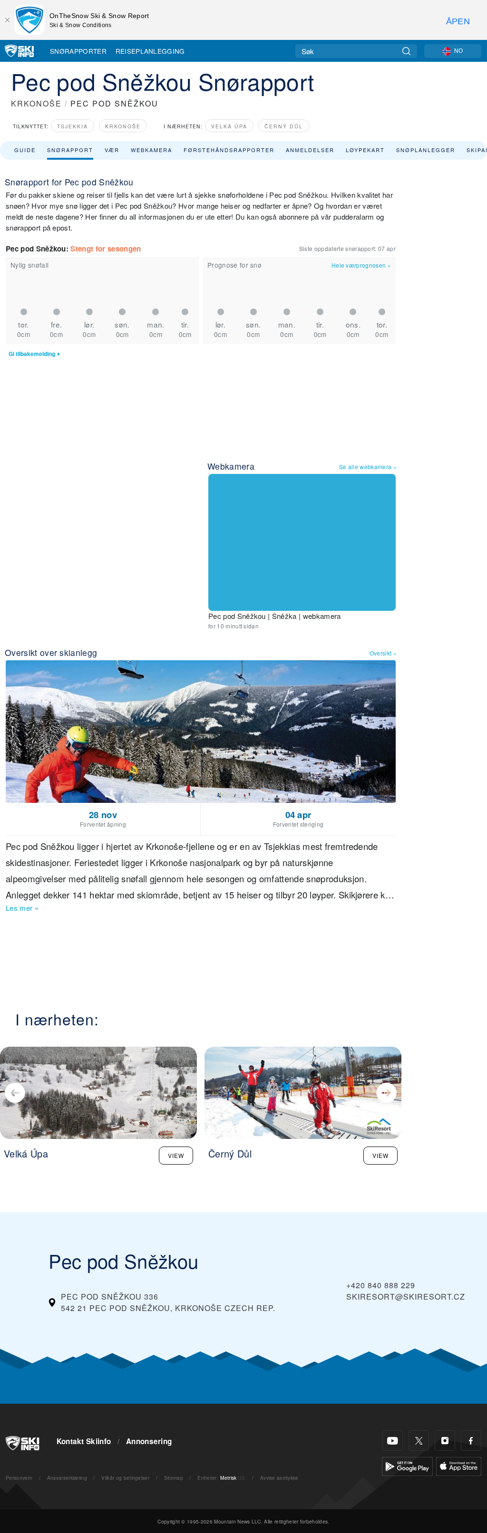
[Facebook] (471, 1440)
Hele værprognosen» (361, 265)
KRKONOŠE (36, 103)
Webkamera (151, 150)
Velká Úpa (229, 126)
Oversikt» (383, 653)
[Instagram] (445, 1440)
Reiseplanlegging (150, 51)
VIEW (176, 1155)
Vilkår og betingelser (125, 1477)
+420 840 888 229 (380, 1285)
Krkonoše (123, 126)
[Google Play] (407, 1465)
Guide (25, 150)
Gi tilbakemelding (32, 354)
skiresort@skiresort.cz (405, 1296)
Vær (112, 150)
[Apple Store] (458, 1465)
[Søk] (406, 51)
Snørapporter (78, 51)
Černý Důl (283, 126)
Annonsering (149, 1441)
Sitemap (173, 1477)
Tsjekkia (72, 126)
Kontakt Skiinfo (84, 1441)
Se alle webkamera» (368, 467)
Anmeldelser (310, 150)
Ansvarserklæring (67, 1477)
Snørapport (70, 150)
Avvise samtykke (279, 1477)
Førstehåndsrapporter (229, 150)
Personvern (19, 1477)
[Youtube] (392, 1440)
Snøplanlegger (425, 150)
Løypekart (365, 150)
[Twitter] (419, 1440)
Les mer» (22, 908)
